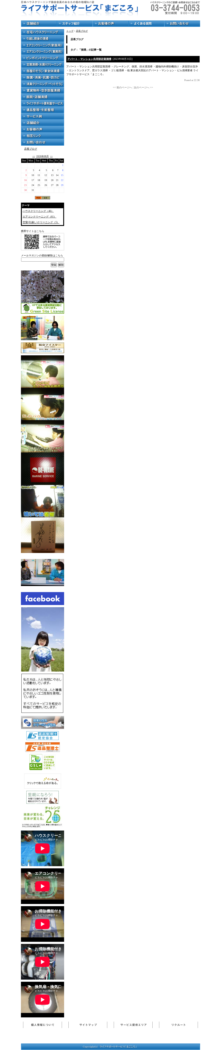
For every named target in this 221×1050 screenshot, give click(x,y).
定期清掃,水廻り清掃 (42, 65)
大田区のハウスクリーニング (42, 32)
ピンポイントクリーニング (42, 58)
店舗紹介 (39, 24)
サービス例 (42, 116)
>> (51, 156)
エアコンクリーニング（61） (39, 216)
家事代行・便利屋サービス (42, 103)
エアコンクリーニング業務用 (42, 52)
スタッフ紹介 (75, 24)
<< (33, 156)
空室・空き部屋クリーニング (42, 90)
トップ (69, 31)
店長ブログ (30, 148)
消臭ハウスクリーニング (42, 84)
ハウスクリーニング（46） (38, 211)
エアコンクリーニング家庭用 (42, 45)
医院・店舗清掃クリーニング (42, 97)
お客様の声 (110, 24)
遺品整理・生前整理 (42, 110)
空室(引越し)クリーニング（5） (41, 222)
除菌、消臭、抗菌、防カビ (42, 78)
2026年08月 (42, 156)
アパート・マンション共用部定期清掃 (89, 58)
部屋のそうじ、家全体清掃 (42, 71)
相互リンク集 (42, 136)
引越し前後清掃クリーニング (42, 39)
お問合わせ (182, 24)
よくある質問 (146, 24)
